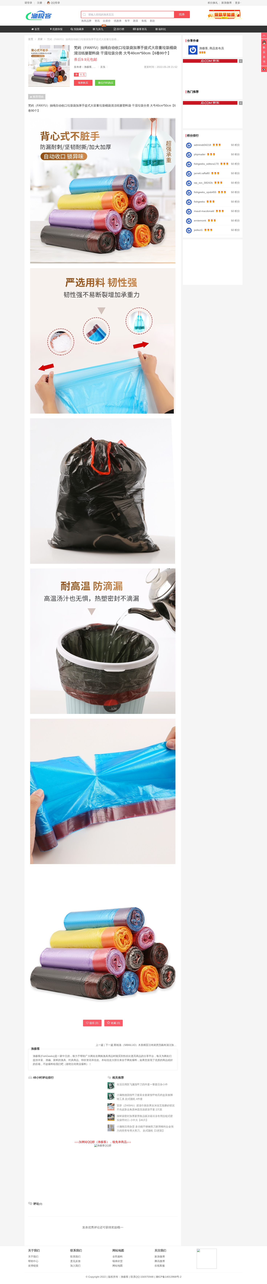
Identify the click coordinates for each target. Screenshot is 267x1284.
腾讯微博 (160, 1261)
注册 (39, 2)
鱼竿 (127, 20)
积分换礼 (213, 2)
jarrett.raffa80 (202, 173)
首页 (37, 29)
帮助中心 (33, 1261)
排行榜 (120, 29)
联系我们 (75, 1256)
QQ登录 (55, 2)
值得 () (93, 1022)
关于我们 (33, 1256)
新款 (152, 20)
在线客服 (160, 1265)
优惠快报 (57, 29)
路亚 (135, 20)
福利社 (162, 29)
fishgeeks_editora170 (206, 163)
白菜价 (107, 20)
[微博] (264, 69)
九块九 (99, 29)
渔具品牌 (86, 20)
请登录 (28, 2)
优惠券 (118, 20)
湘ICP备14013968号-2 (168, 1276)
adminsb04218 (202, 144)
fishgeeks (199, 201)
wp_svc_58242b (203, 182)
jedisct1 (198, 230)
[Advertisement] (102, 1172)
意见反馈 (75, 1261)
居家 (40, 39)
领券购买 (83, 82)
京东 (102, 66)
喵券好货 (117, 1261)
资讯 (97, 20)
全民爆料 (117, 1256)
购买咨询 (264, 54)
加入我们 (75, 1265)
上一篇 (99, 1044)
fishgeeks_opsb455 (205, 192)
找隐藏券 (78, 29)
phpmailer (199, 154)
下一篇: (141, 1044)
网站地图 (117, 1265)
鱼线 (144, 20)
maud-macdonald (204, 211)
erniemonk (200, 220)
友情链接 (33, 1265)
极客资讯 (141, 29)
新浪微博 (160, 1256)
